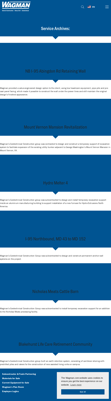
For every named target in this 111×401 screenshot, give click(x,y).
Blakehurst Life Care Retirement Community (55, 344)
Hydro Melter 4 (55, 183)
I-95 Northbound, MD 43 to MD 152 (55, 239)
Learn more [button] (76, 385)
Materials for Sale (11, 378)
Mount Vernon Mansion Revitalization (55, 127)
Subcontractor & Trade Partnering (19, 374)
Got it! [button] (83, 392)
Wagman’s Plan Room (13, 387)
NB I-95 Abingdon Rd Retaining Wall (55, 71)
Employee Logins (10, 391)
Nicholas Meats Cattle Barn (55, 291)
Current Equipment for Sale (15, 383)
